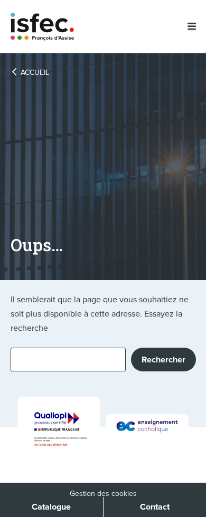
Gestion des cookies (103, 493)
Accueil (35, 72)
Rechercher (163, 359)
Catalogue (51, 507)
